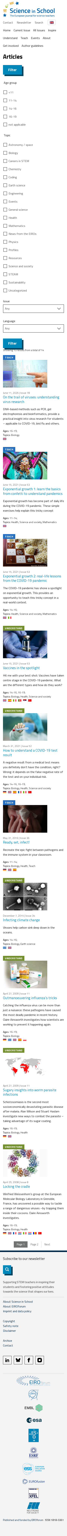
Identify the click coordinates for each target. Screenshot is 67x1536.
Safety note (10, 1326)
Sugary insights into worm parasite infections (29, 1092)
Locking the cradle (16, 1186)
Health (13, 217)
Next (47, 1244)
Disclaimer (9, 1330)
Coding (13, 177)
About (47, 38)
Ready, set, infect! (16, 842)
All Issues (39, 30)
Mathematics (17, 226)
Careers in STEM (19, 161)
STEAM (13, 274)
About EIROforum (14, 1306)
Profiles (13, 250)
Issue (6, 301)
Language (9, 321)
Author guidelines (32, 45)
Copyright (9, 1321)
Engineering (16, 193)
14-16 (13, 108)
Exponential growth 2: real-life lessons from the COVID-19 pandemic (32, 578)
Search (39, 22)
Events (35, 38)
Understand (10, 38)
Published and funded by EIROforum (23, 1520)
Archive (7, 1340)
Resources (15, 258)
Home (7, 30)
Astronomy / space (21, 145)
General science (18, 209)
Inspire (52, 30)
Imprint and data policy (17, 1311)
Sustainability (17, 282)
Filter (12, 70)
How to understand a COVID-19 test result (30, 753)
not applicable (17, 124)
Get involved (11, 45)
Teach (24, 38)
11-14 (13, 100)
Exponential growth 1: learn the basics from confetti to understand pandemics (33, 491)
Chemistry (15, 169)
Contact (8, 22)
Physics (13, 242)
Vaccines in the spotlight (21, 667)
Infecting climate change (21, 920)
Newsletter (24, 22)
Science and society (21, 266)
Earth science (17, 185)
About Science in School (18, 1301)
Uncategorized (18, 290)
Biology (13, 153)
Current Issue (22, 30)
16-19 (13, 116)
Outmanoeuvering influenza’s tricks (30, 997)
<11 (11, 92)
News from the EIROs (22, 234)
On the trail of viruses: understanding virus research (31, 399)
